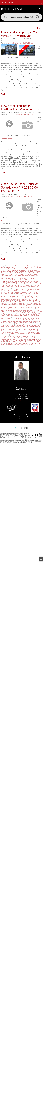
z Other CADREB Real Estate (26, 344)
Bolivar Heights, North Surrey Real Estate (27, 270)
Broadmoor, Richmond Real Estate (12, 273)
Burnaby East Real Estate (7, 274)
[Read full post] (9, 49)
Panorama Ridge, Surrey (10, 322)
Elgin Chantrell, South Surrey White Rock (19, 297)
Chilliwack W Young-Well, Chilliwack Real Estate (16, 284)
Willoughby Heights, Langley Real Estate (31, 343)
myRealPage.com (22, 427)
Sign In (3, 2)
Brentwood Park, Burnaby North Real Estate (11, 271)
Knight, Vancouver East (7, 313)
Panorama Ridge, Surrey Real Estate (25, 322)
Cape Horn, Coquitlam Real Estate (25, 277)
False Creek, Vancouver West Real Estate (24, 300)
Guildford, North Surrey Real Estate (21, 306)
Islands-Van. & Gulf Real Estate (25, 310)
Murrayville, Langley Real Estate (27, 318)
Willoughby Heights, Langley (14, 343)
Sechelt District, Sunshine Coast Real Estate (27, 329)
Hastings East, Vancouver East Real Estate (20, 43)
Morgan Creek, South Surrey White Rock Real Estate (24, 317)
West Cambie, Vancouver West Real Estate (11, 336)
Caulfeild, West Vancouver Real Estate (23, 278)
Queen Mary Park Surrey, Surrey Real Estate (23, 326)
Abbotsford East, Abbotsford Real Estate (23, 266)
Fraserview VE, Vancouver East (17, 303)
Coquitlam (16, 286)
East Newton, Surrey (18, 295)
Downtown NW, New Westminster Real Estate (19, 290)
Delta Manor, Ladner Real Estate (21, 289)
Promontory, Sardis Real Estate (26, 325)
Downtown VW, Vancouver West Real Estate (24, 292)
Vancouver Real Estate (34, 335)
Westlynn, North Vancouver (18, 339)
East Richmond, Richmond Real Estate (21, 296)
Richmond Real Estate (19, 328)
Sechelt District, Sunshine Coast (9, 329)
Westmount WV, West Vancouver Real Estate (15, 340)
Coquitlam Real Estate (25, 286)
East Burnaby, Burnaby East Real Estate (24, 293)
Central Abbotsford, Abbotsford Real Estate (20, 279)
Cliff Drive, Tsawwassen (25, 285)
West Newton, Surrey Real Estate (9, 337)
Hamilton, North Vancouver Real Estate (16, 307)
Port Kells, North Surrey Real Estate (9, 325)
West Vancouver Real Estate (33, 337)
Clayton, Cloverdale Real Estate (12, 285)
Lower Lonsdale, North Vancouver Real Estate (27, 314)
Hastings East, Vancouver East (32, 307)
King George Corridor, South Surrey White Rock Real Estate (20, 310)
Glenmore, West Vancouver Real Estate (16, 304)
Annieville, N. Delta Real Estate (12, 268)
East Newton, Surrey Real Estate (31, 295)
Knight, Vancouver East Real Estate (21, 313)
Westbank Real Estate (6, 339)
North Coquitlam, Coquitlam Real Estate (19, 319)
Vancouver (12, 335)
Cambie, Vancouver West (10, 275)
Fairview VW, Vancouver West (23, 299)
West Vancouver (22, 337)
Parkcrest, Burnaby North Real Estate (24, 324)
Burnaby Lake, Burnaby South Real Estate (23, 274)
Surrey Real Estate (22, 333)
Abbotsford (10, 266)
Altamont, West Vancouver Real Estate (16, 267)
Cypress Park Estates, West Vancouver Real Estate (24, 288)
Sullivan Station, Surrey (34, 332)
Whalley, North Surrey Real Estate (15, 341)
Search (37, 16)
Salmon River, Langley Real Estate (33, 328)
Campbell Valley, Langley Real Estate (25, 275)
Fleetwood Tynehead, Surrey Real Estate (19, 301)
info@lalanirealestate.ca (21, 401)
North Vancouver (33, 319)
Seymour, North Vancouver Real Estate (10, 330)
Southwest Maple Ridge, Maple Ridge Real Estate (16, 332)
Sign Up (11, 2)
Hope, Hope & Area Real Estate (28, 308)
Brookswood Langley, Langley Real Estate (30, 273)
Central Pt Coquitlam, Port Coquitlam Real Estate (26, 281)
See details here (7, 61)
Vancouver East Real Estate (22, 335)
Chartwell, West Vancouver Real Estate (10, 282)
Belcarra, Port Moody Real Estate (27, 268)
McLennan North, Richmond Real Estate (23, 315)
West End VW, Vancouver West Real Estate (32, 336)
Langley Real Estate (11, 314)
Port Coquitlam (36, 324)
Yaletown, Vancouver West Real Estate (10, 344)
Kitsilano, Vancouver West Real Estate (33, 311)
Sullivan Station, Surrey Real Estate (9, 333)
